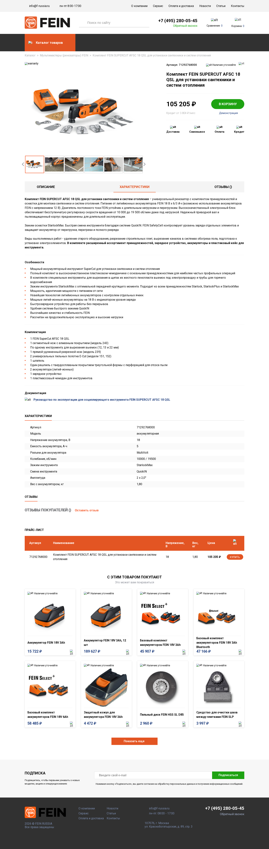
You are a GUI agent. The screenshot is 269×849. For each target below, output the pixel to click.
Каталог (30, 55)
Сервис (158, 6)
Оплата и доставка (181, 6)
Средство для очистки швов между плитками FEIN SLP (217, 715)
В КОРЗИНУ (228, 104)
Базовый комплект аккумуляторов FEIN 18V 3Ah (160, 643)
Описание (46, 187)
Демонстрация (228, 113)
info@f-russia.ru (39, 6)
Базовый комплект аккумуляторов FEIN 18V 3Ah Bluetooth (216, 642)
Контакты (237, 6)
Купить (235, 557)
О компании (139, 6)
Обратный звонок (185, 25)
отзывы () (223, 187)
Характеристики (135, 187)
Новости (205, 6)
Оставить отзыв (87, 510)
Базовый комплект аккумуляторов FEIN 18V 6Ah (47, 715)
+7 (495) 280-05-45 (177, 21)
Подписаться (228, 775)
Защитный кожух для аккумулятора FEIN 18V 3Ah (103, 715)
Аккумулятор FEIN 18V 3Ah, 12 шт (105, 643)
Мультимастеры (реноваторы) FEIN (64, 55)
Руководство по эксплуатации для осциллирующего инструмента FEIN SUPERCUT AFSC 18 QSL (101, 399)
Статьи (220, 6)
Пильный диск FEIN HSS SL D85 (162, 714)
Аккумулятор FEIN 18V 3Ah (46, 642)
